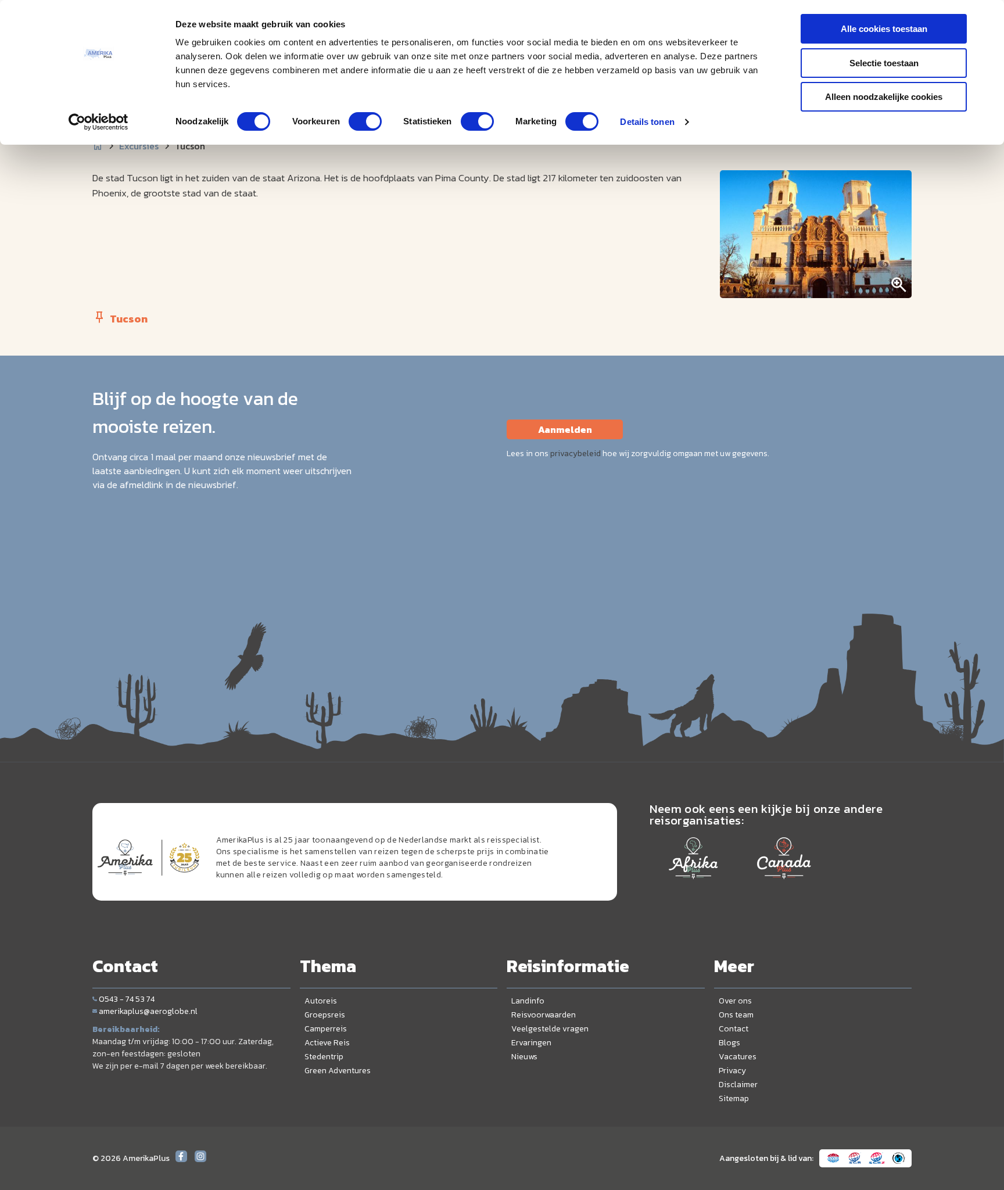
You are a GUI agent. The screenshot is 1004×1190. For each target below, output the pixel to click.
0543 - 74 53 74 (127, 999)
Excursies (139, 146)
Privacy (732, 1070)
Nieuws (524, 1057)
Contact (733, 1029)
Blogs (729, 1043)
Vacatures (737, 1057)
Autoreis (320, 1001)
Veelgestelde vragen (550, 1029)
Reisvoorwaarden (543, 1015)
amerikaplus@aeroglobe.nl (148, 1011)
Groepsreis (324, 1015)
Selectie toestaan (884, 63)
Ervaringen (531, 1043)
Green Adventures (337, 1070)
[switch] (365, 121)
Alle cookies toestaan (884, 29)
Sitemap (734, 1098)
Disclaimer (738, 1084)
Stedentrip (323, 1057)
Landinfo (527, 1001)
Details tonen (647, 122)
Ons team (736, 1015)
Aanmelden (565, 429)
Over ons (735, 1001)
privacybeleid (575, 453)
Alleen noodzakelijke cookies (883, 97)
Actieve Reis (327, 1043)
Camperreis (325, 1029)
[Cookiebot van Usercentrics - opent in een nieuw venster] (98, 122)
